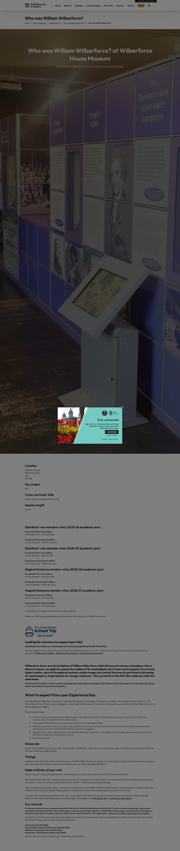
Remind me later (113, 439)
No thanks (104, 439)
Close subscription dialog (122, 407)
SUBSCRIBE (111, 432)
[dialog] (90, 425)
